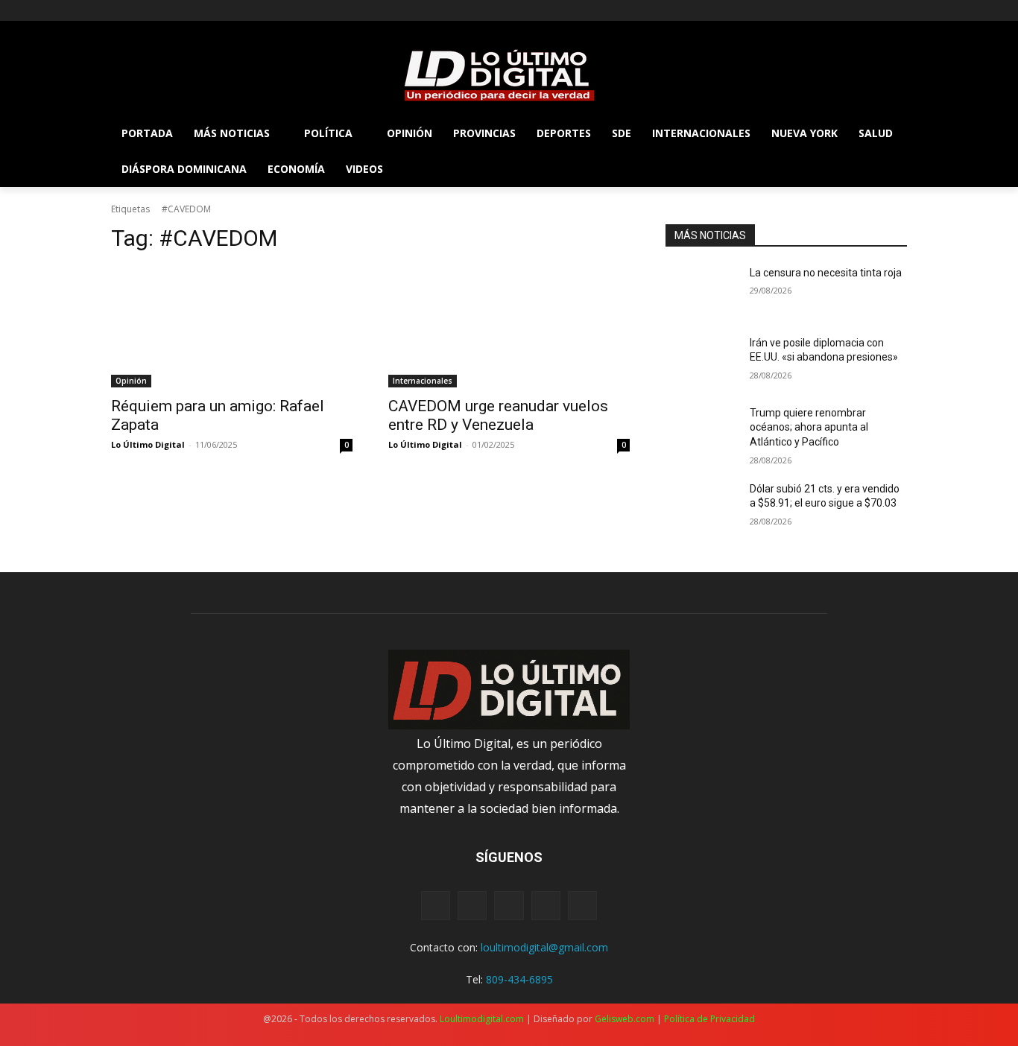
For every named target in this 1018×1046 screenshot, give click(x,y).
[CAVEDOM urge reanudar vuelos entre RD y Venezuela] (509, 327)
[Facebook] (119, 10)
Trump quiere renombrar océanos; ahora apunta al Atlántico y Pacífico (809, 427)
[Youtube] (202, 10)
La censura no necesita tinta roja (826, 273)
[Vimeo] (181, 10)
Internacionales (422, 380)
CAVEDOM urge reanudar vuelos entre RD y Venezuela (498, 415)
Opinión (131, 380)
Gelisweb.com (624, 1018)
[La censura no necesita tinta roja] (702, 291)
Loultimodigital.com (482, 1018)
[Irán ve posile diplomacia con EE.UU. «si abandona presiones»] (702, 361)
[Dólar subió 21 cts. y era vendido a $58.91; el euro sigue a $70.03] (702, 507)
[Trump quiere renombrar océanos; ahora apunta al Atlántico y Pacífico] (702, 431)
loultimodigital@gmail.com (544, 947)
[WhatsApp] (545, 905)
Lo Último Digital (148, 444)
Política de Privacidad (709, 1018)
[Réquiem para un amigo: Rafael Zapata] (231, 327)
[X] (161, 10)
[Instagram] (140, 10)
